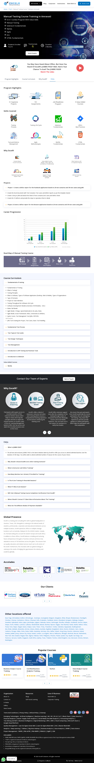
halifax (52, 631)
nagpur (58, 624)
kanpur (7, 624)
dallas (18, 631)
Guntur (56, 620)
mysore (52, 624)
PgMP (49, 731)
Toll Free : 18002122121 (75, 761)
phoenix (52, 636)
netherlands (82, 633)
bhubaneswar (75, 618)
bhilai (63, 618)
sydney (39, 638)
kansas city (23, 633)
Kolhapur (67, 622)
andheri (22, 618)
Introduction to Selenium (16, 356)
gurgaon (80, 620)
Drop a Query (17, 761)
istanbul (7, 633)
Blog (45, 3)
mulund (42, 624)
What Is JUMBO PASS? (14, 447)
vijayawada (67, 627)
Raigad (20, 627)
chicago (13, 631)
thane (38, 627)
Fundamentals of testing (16, 282)
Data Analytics (59, 728)
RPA (48, 721)
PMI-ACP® (27, 731)
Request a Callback (44, 761)
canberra (8, 631)
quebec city (64, 636)
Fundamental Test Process (16, 327)
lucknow (22, 624)
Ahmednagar (29, 618)
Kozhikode (74, 622)
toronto (54, 638)
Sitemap (43, 713)
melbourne (57, 633)
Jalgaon (37, 622)
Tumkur (55, 627)
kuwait (34, 633)
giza (48, 631)
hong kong (63, 631)
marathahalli (35, 624)
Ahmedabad (15, 618)
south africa (32, 638)
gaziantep (37, 631)
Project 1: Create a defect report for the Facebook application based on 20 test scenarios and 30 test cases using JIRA (46, 187)
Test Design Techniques (15, 339)
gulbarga (74, 620)
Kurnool (80, 622)
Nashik (76, 624)
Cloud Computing (60, 721)
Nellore (80, 624)
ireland (82, 631)
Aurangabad (44, 618)
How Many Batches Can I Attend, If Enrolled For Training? (26, 474)
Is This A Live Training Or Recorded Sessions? (22, 480)
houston (69, 631)
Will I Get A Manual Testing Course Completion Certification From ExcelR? (31, 493)
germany (43, 631)
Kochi (11, 624)
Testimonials (32, 44)
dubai (27, 631)
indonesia (76, 631)
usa (69, 638)
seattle (19, 638)
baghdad (48, 629)
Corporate (52, 3)
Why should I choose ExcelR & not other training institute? (26, 462)
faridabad (50, 620)
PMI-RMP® (35, 731)
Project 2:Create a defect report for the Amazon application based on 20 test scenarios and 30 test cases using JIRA (45, 204)
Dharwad (33, 620)
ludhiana (28, 624)
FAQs (52, 79)
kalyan (85, 622)
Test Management (14, 345)
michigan (64, 633)
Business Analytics (47, 728)
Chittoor (27, 620)
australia (42, 629)
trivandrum (48, 627)
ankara (32, 629)
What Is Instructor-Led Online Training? (20, 468)
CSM (53, 731)
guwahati (8, 622)
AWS (52, 721)
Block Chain (66, 716)
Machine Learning (40, 716)
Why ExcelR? (43, 79)
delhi (37, 620)
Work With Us (71, 3)
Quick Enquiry (32, 53)
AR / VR (50, 716)
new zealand (16, 636)
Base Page (8, 618)
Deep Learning (15, 728)
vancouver (74, 638)
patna (85, 624)
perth (41, 636)
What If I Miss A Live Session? (17, 487)
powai (7, 627)
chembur (8, 620)
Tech (10, 9)
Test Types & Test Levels (16, 333)
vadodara (61, 627)
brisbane (71, 629)
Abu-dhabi (8, 629)
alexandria (21, 629)
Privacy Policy (24, 713)
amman (27, 629)
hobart (57, 631)
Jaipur (25, 622)
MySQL (10, 366)
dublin (31, 631)
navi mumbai (65, 624)
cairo (76, 629)
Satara (24, 627)
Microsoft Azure (73, 721)
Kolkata (16, 624)
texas (44, 638)
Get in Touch (69, 379)
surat (34, 627)
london (38, 633)
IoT (60, 716)
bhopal (68, 618)
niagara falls (24, 636)
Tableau (24, 728)
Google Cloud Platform (11, 723)
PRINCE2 (42, 731)
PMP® (20, 731)
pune (11, 627)
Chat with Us (11, 758)
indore (20, 622)
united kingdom (62, 638)
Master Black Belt (64, 726)
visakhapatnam (76, 627)
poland (58, 636)
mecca (52, 633)
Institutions (61, 3)
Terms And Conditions (11, 713)
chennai (13, 620)
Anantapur (37, 618)
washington (8, 640)
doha (23, 631)
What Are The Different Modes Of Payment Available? (25, 505)
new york (8, 636)
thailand (48, 638)
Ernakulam (43, 620)
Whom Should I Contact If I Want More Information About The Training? (31, 499)
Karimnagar (54, 622)
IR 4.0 (55, 716)
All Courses (34, 3)
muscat (76, 633)
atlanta (37, 629)
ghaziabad (61, 620)
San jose (14, 638)
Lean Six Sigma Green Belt (27, 726)
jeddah (13, 633)
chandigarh (83, 618)
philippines (46, 636)
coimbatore (20, 620)
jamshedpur (30, 622)
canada (81, 629)
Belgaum (51, 618)
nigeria (31, 636)
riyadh (71, 636)
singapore (25, 638)
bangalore (58, 618)
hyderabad (14, 622)
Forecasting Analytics (67, 718)
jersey (17, 633)
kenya (29, 633)
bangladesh (55, 629)
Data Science (75, 728)
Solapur (29, 627)
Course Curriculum (28, 79)
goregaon (68, 620)
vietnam (85, 638)
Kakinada (43, 622)
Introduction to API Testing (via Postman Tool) (23, 351)
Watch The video (47, 72)
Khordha (61, 622)
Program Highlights (11, 79)
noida (71, 624)
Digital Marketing (39, 721)
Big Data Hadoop (34, 728)
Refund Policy (34, 713)
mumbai (47, 624)
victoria (80, 638)
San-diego (76, 636)
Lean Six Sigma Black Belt (45, 726)
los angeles (45, 633)
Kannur (48, 622)
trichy (42, 627)
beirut (61, 629)
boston (66, 629)
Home (5, 9)
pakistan (36, 636)
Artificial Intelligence (26, 716)
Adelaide (14, 629)
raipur (15, 627)
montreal (70, 633)
